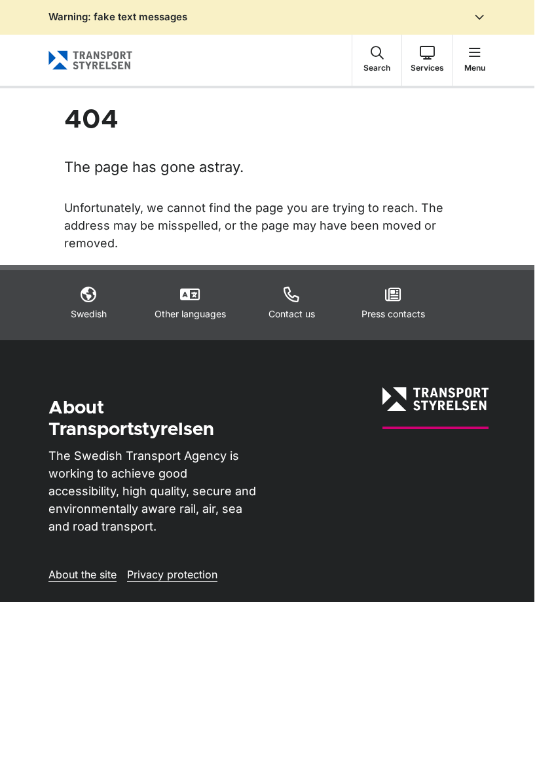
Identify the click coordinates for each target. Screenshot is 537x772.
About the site (82, 574)
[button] (376, 60)
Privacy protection (172, 574)
